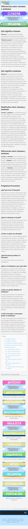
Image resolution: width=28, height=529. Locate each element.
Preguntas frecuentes (10, 347)
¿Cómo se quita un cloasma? (14, 353)
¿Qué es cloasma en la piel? (14, 351)
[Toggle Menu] (25, 512)
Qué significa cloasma (10, 339)
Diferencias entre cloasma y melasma (14, 345)
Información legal (15, 520)
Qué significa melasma (10, 341)
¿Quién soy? (4, 519)
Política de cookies (15, 522)
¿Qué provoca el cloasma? (14, 349)
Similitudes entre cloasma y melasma (13, 343)
